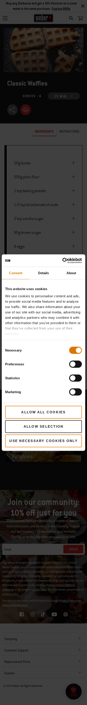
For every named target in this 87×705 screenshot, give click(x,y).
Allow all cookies (43, 412)
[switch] (75, 364)
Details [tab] (43, 273)
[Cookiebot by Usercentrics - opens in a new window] (62, 260)
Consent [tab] (15, 273)
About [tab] (71, 273)
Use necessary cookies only (43, 441)
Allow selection (44, 426)
